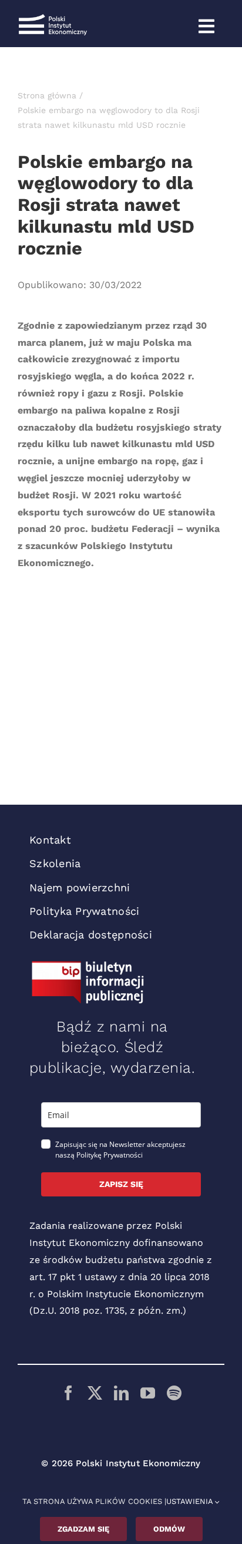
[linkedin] (121, 1393)
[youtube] (147, 1393)
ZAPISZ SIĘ (121, 1184)
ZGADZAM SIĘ (83, 1529)
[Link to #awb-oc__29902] (206, 26)
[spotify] (174, 1393)
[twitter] (95, 1393)
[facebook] (68, 1393)
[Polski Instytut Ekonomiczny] (53, 18)
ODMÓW (169, 1529)
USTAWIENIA (190, 1501)
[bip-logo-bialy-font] (88, 965)
